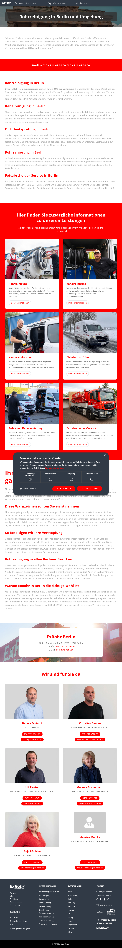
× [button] (105, 455)
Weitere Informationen (55, 468)
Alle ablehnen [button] (64, 488)
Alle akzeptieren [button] (90, 488)
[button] (29, 489)
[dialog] (61, 474)
